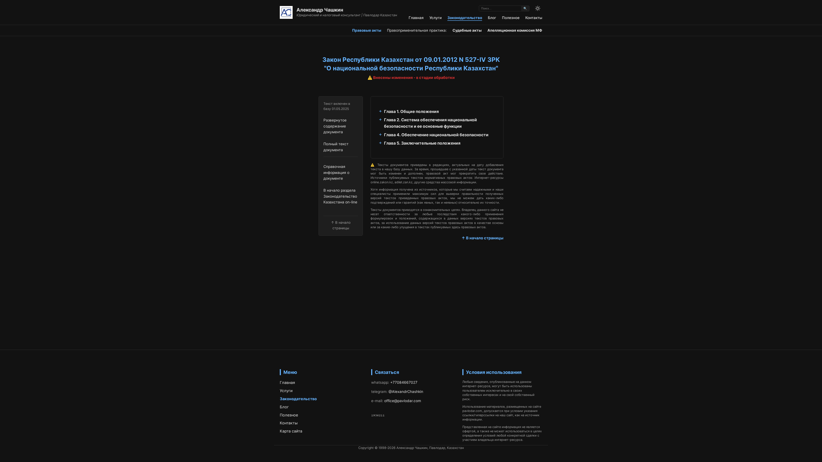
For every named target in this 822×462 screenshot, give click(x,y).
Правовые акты (366, 30)
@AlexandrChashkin (406, 391)
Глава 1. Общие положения (411, 111)
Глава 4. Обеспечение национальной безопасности (436, 134)
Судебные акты (467, 30)
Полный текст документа (335, 147)
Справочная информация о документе (336, 172)
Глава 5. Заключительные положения (422, 143)
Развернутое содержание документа (335, 126)
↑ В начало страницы (482, 238)
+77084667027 (403, 382)
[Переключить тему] (537, 8)
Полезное (511, 17)
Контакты (533, 17)
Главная (416, 17)
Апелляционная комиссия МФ (514, 30)
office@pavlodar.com (402, 400)
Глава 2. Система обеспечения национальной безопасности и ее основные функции (430, 123)
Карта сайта (291, 431)
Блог (492, 17)
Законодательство (464, 17)
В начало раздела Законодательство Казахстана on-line (340, 196)
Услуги (435, 17)
